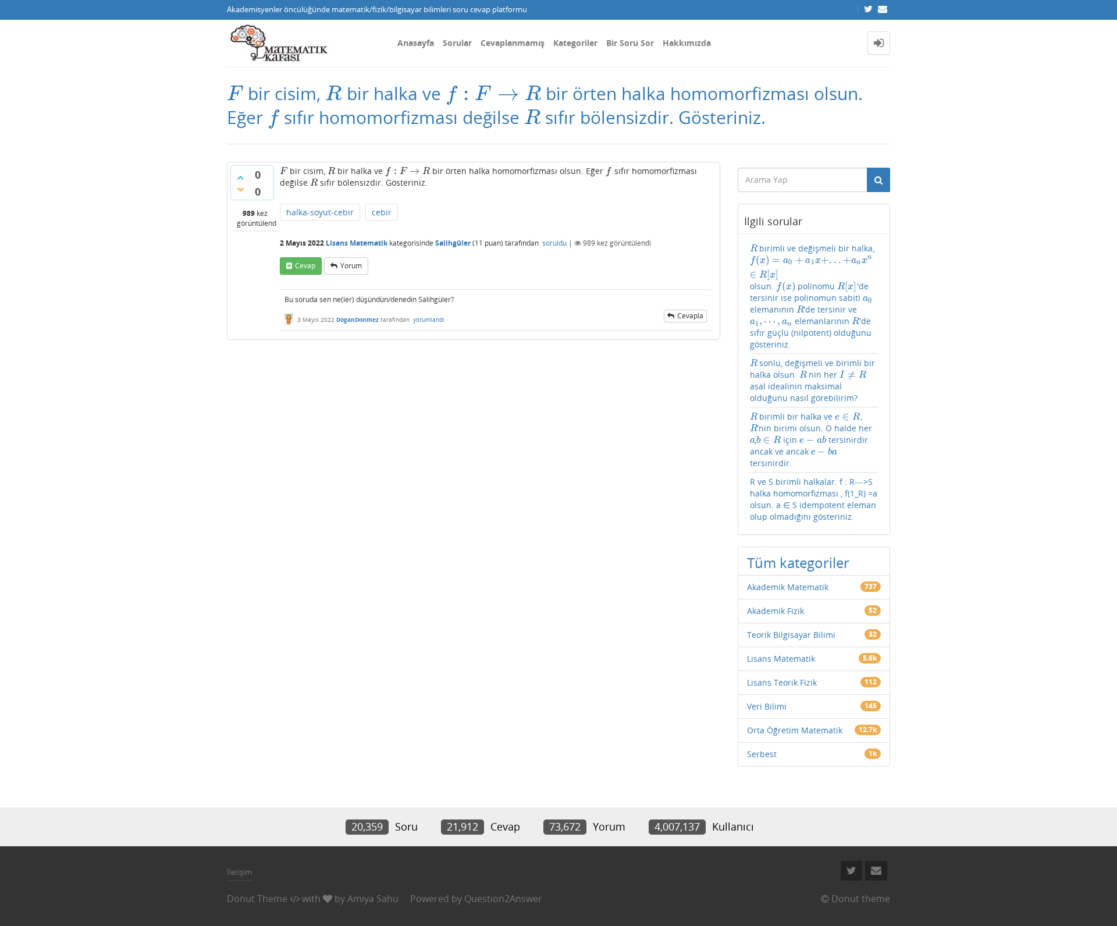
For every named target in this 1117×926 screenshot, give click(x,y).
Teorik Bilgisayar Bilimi (791, 634)
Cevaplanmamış (513, 42)
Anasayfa (415, 42)
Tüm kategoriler (798, 562)
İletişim (239, 872)
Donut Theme (257, 898)
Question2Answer (503, 898)
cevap (305, 266)
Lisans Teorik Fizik (782, 682)
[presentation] (235, 93)
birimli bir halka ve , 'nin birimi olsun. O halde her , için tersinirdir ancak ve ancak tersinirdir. (811, 440)
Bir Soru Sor (630, 42)
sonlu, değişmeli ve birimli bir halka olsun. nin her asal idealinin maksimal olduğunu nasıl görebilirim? (813, 380)
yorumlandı (428, 319)
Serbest (762, 754)
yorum (351, 266)
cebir (382, 212)
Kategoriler (575, 42)
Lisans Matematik (356, 243)
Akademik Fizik (775, 610)
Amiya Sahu (373, 898)
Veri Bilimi (767, 706)
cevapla (690, 316)
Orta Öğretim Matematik (794, 730)
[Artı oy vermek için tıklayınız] (240, 177)
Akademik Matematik (787, 587)
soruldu (554, 243)
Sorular (457, 42)
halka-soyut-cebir (320, 212)
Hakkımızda (687, 42)
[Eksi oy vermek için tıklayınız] (240, 189)
